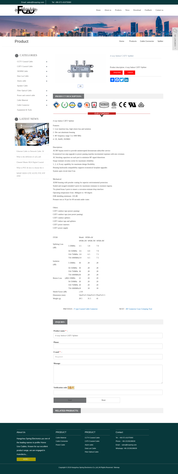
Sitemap (116, 467)
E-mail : (58, 352)
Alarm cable (21, 81)
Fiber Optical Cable (24, 91)
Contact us (159, 10)
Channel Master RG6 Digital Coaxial (30, 162)
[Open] (175, 39)
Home (98, 10)
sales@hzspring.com (129, 445)
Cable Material (22, 100)
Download (137, 10)
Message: (57, 363)
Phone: (56, 342)
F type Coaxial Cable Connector (86, 309)
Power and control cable (26, 95)
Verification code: (60, 388)
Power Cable (60, 445)
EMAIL (130, 73)
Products (118, 10)
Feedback (148, 10)
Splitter (160, 41)
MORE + (26, 459)
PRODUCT (61, 432)
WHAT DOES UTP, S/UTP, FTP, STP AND (31, 174)
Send (70, 400)
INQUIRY (117, 73)
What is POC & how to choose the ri (30, 168)
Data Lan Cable (23, 76)
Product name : (61, 331)
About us (108, 10)
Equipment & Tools (24, 110)
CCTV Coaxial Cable (25, 62)
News (127, 10)
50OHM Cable (22, 71)
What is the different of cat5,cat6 (29, 157)
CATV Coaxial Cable (25, 66)
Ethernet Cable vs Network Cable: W (30, 151)
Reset (104, 400)
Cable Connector (147, 41)
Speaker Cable (22, 86)
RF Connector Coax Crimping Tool (139, 309)
